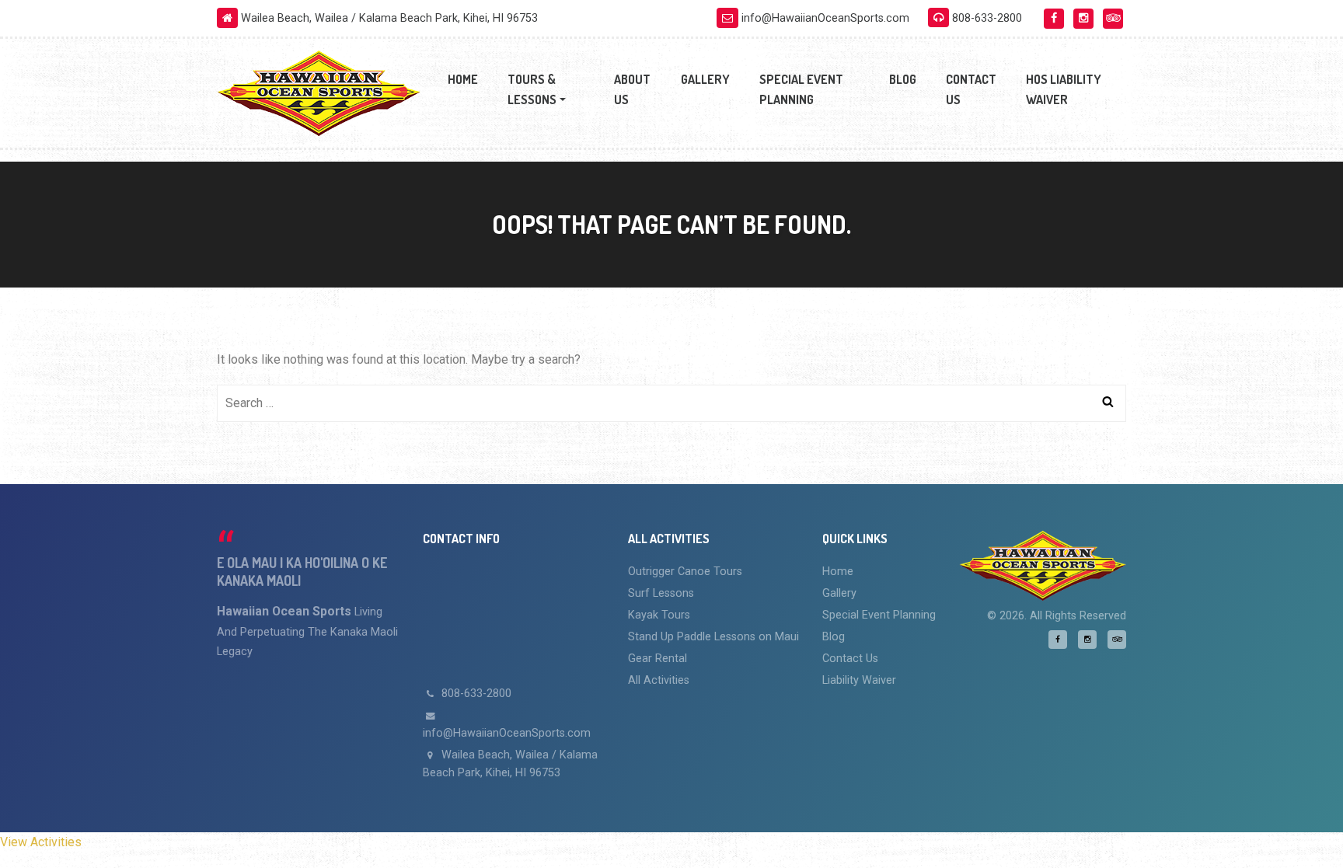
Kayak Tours (659, 615)
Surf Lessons (661, 593)
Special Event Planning (801, 89)
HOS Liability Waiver (1063, 89)
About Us (632, 89)
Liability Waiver (859, 680)
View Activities (41, 842)
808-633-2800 (474, 693)
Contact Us (971, 89)
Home (463, 79)
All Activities (658, 680)
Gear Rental (657, 658)
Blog (902, 79)
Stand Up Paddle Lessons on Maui (713, 636)
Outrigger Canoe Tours (685, 571)
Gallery (705, 79)
